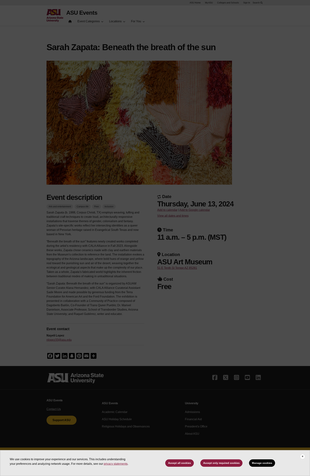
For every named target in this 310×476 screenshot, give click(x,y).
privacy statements (116, 463)
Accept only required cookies (221, 463)
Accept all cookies (179, 463)
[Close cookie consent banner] (302, 456)
